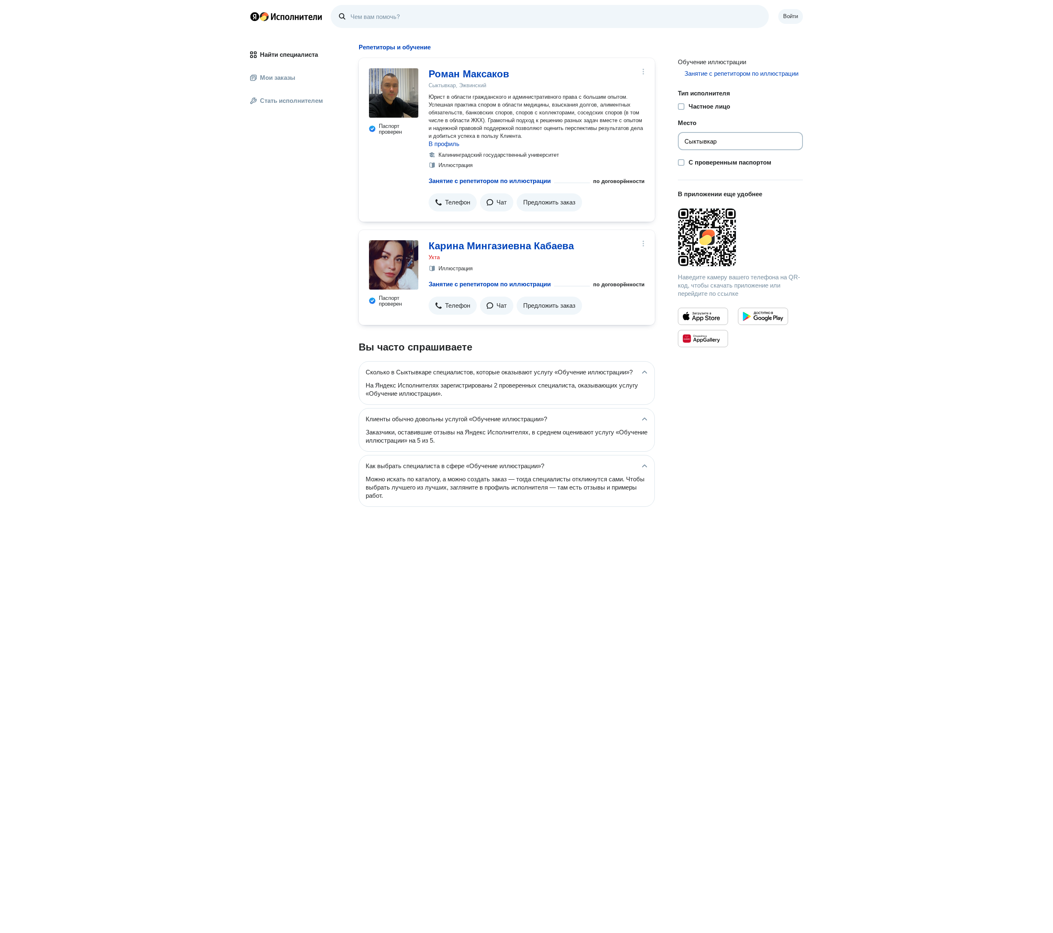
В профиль (444, 143)
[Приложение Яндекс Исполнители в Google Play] (763, 316)
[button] (453, 202)
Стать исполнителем (291, 100)
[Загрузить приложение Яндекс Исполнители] (740, 237)
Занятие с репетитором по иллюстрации (490, 180)
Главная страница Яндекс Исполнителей (286, 16)
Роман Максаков (469, 73)
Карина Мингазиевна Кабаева (501, 245)
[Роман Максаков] (393, 93)
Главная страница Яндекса (254, 16)
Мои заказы (277, 77)
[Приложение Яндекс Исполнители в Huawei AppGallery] (703, 338)
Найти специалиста (289, 54)
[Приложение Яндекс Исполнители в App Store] (703, 316)
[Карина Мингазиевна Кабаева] (393, 265)
